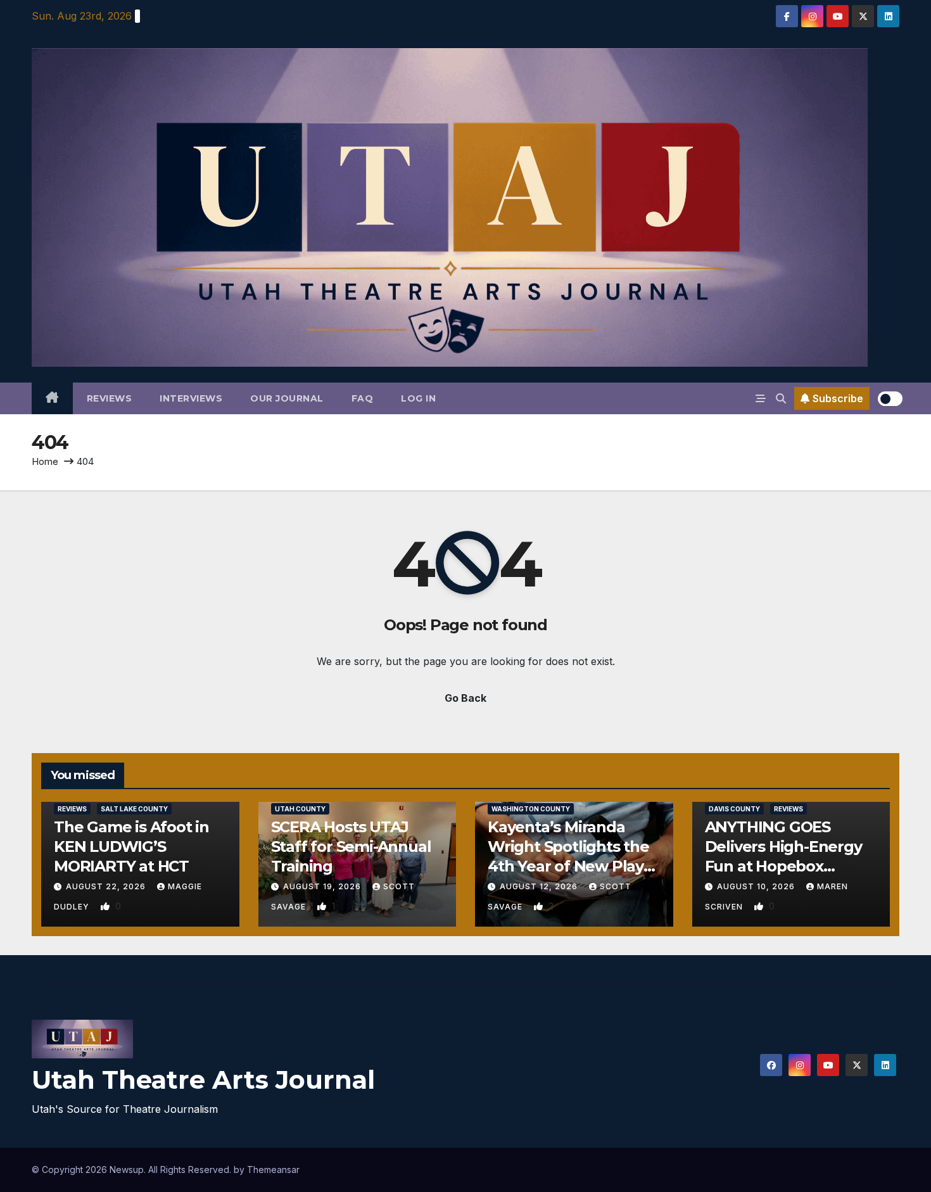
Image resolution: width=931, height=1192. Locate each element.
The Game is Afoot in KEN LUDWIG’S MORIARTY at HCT (131, 846)
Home (45, 461)
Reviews (109, 398)
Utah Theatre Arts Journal (203, 1079)
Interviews (191, 398)
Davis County (734, 809)
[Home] (52, 398)
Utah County (300, 809)
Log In (418, 398)
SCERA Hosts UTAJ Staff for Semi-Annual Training (351, 846)
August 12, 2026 (540, 886)
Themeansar (273, 1169)
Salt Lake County (134, 809)
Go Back (465, 698)
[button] (781, 398)
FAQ (363, 398)
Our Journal (287, 398)
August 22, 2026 (107, 886)
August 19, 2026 (323, 886)
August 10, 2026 (757, 886)
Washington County (530, 809)
